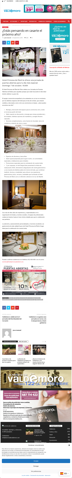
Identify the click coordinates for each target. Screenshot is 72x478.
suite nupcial (30, 299)
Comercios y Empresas (45, 21)
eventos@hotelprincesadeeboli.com (12, 262)
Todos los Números (60, 21)
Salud (50, 434)
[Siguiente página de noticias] (45, 342)
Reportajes (24, 21)
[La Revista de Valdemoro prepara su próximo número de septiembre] (24, 349)
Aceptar (36, 461)
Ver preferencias (36, 471)
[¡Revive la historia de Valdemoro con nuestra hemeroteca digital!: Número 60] (39, 349)
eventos (16, 298)
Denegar (36, 466)
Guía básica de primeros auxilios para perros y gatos (9, 360)
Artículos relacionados (10, 341)
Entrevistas (33, 21)
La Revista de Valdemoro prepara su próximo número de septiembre (24, 361)
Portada (5, 21)
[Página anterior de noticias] (43, 342)
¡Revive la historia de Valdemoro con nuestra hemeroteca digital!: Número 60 (39, 361)
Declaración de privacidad (37, 475)
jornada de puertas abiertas (10, 299)
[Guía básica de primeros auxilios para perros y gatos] (9, 349)
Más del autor (23, 341)
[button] (69, 445)
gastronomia (23, 298)
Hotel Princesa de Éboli (34, 298)
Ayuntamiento (53, 440)
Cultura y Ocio (53, 432)
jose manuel (7, 37)
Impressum (47, 475)
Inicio (3, 25)
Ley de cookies (25, 475)
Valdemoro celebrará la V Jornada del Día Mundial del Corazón (11, 319)
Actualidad (13, 21)
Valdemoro (52, 429)
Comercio (8, 25)
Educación (52, 437)
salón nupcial (21, 299)
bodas (11, 298)
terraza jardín (38, 299)
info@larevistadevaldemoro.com (11, 437)
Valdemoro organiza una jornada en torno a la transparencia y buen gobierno (37, 320)
